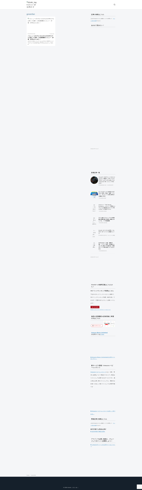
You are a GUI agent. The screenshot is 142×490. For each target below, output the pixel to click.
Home (28, 475)
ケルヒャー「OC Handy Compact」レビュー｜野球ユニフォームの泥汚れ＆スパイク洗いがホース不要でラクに (107, 207)
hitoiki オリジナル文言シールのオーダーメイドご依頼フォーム (107, 232)
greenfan (33, 475)
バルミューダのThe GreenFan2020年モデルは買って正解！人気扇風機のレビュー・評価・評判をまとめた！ (41, 37)
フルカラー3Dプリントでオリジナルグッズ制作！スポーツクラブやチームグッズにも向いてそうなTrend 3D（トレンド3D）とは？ (107, 180)
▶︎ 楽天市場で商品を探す (98, 431)
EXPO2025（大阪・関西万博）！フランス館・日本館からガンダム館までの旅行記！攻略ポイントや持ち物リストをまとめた (107, 245)
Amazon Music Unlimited (99, 332)
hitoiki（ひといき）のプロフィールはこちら (101, 309)
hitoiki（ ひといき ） (73, 487)
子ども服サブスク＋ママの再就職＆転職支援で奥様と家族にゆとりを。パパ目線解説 (107, 219)
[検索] (114, 4)
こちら (102, 334)
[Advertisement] (103, 87)
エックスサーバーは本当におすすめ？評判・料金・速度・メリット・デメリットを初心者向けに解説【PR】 (107, 194)
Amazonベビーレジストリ (98, 372)
